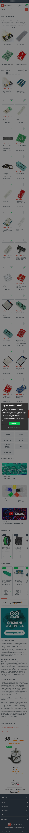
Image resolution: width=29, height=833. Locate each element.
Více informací (15, 420)
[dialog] (14, 416)
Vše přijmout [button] (14, 423)
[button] (14, 427)
